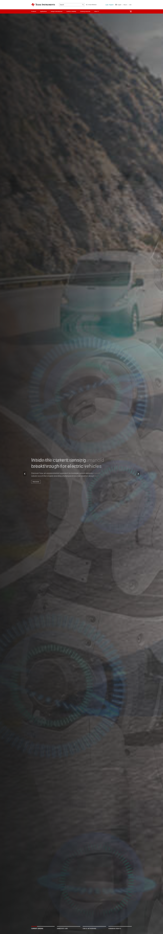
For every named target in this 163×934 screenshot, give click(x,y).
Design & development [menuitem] (56, 11)
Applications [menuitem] (43, 11)
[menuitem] (131, 11)
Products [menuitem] (33, 11)
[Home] (43, 4)
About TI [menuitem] (96, 11)
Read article (36, 481)
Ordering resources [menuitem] (85, 11)
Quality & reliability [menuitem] (71, 11)
